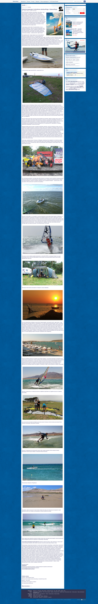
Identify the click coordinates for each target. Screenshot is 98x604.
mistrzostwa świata (69, 86)
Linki (54, 590)
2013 (72, 81)
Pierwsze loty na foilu (70, 51)
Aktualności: (30, 590)
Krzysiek (29, 7)
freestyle (80, 83)
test (83, 87)
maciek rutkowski (80, 84)
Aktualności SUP (35, 597)
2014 (74, 81)
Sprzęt (28, 1)
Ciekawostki (39, 590)
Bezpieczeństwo (51, 593)
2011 (67, 81)
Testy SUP (49, 597)
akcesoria (67, 83)
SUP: (31, 597)
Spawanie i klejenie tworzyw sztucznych (73, 57)
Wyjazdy (37, 1)
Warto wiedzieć (44, 590)
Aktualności (23, 1)
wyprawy (25, 10)
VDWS (59, 590)
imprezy (75, 84)
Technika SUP (45, 597)
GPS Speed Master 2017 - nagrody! (74, 29)
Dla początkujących (45, 1)
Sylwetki (23, 5)
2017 (81, 81)
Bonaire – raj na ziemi (26, 580)
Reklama (62, 599)
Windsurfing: (30, 593)
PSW (56, 590)
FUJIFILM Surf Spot (50, 590)
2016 (79, 81)
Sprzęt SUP (41, 597)
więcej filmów (82, 40)
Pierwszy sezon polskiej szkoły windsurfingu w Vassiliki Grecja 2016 (34, 578)
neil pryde (75, 86)
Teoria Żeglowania (42, 593)
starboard (78, 87)
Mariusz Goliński (56, 593)
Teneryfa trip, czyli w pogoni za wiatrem (29, 581)
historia (28, 10)
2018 (83, 81)
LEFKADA (68, 20)
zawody (78, 89)
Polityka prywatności (67, 599)
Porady (32, 1)
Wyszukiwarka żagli (36, 592)
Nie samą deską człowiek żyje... (27, 583)
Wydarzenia (35, 590)
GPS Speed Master (54, 1)
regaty (81, 86)
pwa (78, 86)
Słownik (47, 593)
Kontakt (58, 599)
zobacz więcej (75, 25)
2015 (76, 81)
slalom (71, 87)
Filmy (64, 590)
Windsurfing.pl (15, 1)
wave (67, 89)
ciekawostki (72, 83)
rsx (69, 87)
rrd (66, 87)
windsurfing (73, 89)
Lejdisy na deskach (69, 62)
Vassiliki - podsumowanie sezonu (28, 577)
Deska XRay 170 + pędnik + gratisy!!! (72, 59)
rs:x (67, 87)
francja (76, 83)
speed (74, 87)
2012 (69, 81)
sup (81, 87)
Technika (34, 593)
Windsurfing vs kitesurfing (70, 64)
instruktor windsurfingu (33, 10)
